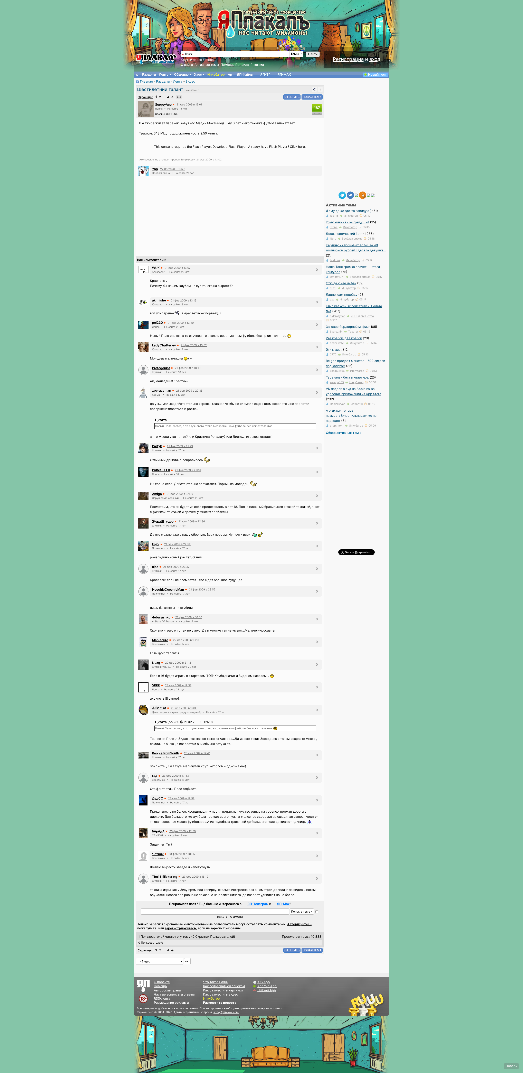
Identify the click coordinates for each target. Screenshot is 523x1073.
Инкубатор (216, 74)
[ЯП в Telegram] (342, 195)
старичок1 (336, 425)
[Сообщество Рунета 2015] (367, 1004)
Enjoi (155, 544)
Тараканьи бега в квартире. (347, 377)
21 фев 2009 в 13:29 (181, 322)
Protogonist (161, 368)
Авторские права (167, 990)
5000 (156, 685)
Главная (146, 81)
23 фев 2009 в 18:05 (182, 854)
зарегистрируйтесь (180, 928)
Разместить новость (219, 1003)
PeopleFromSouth (165, 753)
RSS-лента (162, 998)
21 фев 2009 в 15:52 (194, 345)
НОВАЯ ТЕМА (312, 97)
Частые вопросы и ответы (174, 994)
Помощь (227, 65)
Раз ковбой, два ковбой (344, 338)
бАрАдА (158, 831)
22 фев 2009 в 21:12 (178, 662)
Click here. (298, 147)
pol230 (157, 323)
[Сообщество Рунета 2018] (354, 1004)
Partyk (157, 446)
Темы (295, 54)
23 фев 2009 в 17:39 (184, 708)
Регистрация (348, 59)
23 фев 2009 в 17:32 (178, 685)
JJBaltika (159, 708)
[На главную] (137, 75)
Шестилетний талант (160, 89)
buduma (335, 260)
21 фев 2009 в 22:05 (180, 493)
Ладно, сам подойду (342, 295)
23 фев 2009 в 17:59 (182, 831)
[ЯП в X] (368, 195)
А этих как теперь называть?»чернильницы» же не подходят (351, 416)
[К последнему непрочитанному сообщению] (179, 97)
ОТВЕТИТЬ (291, 97)
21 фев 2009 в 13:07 (178, 267)
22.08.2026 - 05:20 (172, 169)
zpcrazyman (161, 390)
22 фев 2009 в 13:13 (186, 640)
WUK (156, 268)
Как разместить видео (220, 994)
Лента (164, 74)
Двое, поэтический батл (344, 234)
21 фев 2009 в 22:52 (177, 544)
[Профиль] (146, 109)
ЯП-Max (283, 904)
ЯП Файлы (245, 74)
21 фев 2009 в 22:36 (192, 521)
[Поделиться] (314, 89)
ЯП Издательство (362, 316)
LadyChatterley (164, 345)
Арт (231, 74)
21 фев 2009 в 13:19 (183, 300)
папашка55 (337, 343)
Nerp (333, 238)
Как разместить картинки (223, 990)
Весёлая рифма (352, 238)
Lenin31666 (337, 370)
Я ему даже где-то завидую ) (348, 211)
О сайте (187, 65)
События (357, 403)
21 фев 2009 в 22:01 (188, 470)
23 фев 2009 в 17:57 (181, 798)
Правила (242, 65)
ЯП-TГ (265, 74)
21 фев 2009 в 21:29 (180, 446)
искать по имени (230, 916)
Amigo (157, 494)
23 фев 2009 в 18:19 (195, 876)
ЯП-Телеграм (257, 904)
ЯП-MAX (284, 74)
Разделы (149, 74)
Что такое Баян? (215, 982)
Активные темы (206, 65)
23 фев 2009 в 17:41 (197, 753)
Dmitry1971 (337, 276)
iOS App (263, 982)
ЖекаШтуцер (163, 521)
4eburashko (161, 617)
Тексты (353, 331)
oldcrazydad (337, 316)
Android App (267, 986)
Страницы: (145, 97)
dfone (333, 227)
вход (374, 59)
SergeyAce (163, 104)
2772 (333, 354)
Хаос (198, 74)
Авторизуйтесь (299, 924)
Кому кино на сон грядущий (347, 222)
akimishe (159, 300)
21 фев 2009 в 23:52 (202, 589)
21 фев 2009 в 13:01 (189, 104)
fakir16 (334, 215)
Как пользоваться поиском (224, 986)
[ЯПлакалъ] (156, 59)
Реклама (257, 65)
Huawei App (266, 990)
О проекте (162, 982)
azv (332, 299)
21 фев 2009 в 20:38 (189, 390)
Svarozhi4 (336, 331)
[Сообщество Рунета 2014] (379, 1004)
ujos (155, 567)
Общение (181, 74)
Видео (190, 81)
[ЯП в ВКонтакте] (350, 195)
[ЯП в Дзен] (356, 195)
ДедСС (157, 798)
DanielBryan (337, 403)
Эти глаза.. (334, 350)
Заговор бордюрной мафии (347, 327)
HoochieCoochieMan (168, 589)
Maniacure (160, 640)
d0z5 (333, 288)
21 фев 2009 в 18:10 (187, 368)
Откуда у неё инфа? (341, 283)
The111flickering (164, 877)
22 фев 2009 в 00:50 (188, 617)
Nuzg (156, 663)
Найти (312, 54)
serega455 (337, 382)
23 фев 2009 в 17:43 (175, 775)
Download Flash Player (229, 147)
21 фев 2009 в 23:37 (176, 566)
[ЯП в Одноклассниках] (362, 195)
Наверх (511, 1066)
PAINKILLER (161, 470)
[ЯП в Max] (372, 195)
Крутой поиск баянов (197, 60)
